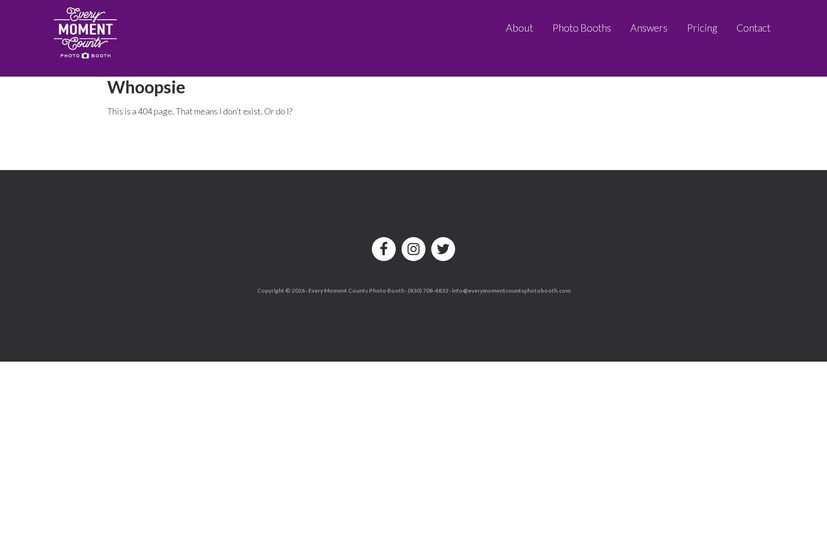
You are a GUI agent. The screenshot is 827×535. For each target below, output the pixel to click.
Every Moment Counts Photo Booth (86, 30)
